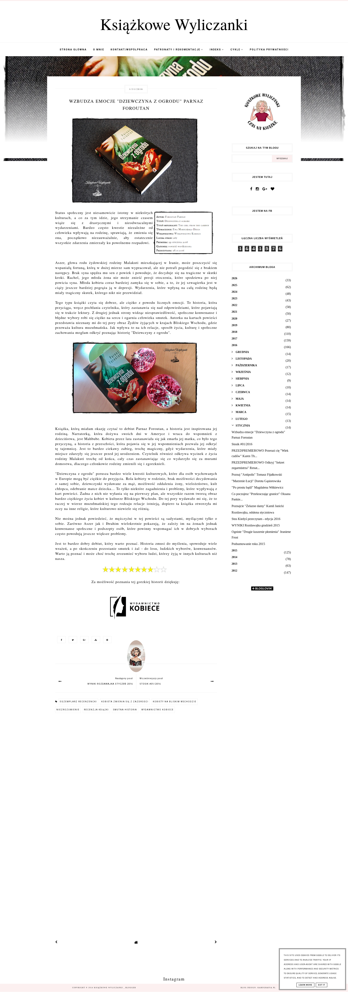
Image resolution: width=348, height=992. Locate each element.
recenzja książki (96, 710)
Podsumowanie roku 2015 (248, 544)
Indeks (216, 49)
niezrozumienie (68, 710)
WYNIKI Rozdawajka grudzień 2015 (256, 525)
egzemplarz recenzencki (78, 701)
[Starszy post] (216, 942)
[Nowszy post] (56, 942)
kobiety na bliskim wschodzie (174, 701)
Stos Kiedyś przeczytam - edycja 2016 (256, 519)
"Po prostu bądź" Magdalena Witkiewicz (257, 487)
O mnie (98, 49)
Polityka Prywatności (269, 49)
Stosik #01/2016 (242, 444)
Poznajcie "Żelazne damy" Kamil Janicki (258, 506)
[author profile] (136, 660)
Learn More (305, 985)
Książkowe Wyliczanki (174, 23)
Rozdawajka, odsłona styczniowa (253, 512)
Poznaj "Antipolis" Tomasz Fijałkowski (257, 474)
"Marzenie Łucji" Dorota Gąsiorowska (256, 481)
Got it (321, 985)
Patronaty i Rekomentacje (177, 49)
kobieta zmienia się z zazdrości (124, 701)
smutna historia (125, 710)
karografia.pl (267, 988)
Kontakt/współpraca (129, 49)
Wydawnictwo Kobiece (157, 710)
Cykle (235, 49)
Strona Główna (73, 49)
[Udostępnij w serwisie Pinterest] (106, 639)
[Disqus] (136, 771)
